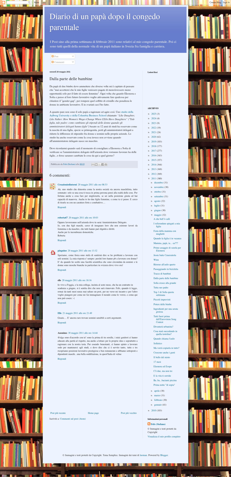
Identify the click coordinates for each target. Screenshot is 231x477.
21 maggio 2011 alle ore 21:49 (77, 313)
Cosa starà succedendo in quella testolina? (165, 333)
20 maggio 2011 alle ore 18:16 (76, 280)
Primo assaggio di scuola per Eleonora (167, 249)
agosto (157, 201)
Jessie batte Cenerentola (165, 255)
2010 (154, 410)
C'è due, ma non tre (163, 371)
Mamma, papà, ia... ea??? (166, 243)
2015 (154, 160)
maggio (158, 214)
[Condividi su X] (99, 164)
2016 (154, 155)
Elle (60, 313)
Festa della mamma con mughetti (165, 232)
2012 (154, 173)
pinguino (62, 250)
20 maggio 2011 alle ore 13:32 (82, 250)
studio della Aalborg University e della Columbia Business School (91, 113)
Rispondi (62, 207)
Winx (156, 259)
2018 (154, 146)
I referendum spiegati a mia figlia (167, 225)
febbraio (158, 399)
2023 (154, 123)
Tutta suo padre (161, 287)
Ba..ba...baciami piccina (165, 380)
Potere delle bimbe (162, 304)
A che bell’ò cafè (162, 218)
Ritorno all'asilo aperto (164, 264)
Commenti (59, 62)
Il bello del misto (162, 357)
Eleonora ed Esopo (163, 366)
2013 (154, 169)
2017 (154, 150)
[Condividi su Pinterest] (106, 164)
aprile (157, 390)
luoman (143, 455)
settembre (159, 196)
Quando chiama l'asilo (164, 338)
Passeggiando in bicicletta (166, 269)
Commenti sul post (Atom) (73, 418)
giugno (157, 210)
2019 (154, 141)
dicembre (159, 182)
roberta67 (63, 217)
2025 (154, 113)
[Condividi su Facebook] (102, 164)
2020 (154, 136)
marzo (157, 395)
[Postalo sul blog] (96, 164)
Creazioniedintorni (67, 184)
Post (56, 56)
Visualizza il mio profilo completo (164, 436)
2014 (154, 164)
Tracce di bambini (162, 273)
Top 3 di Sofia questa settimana (164, 293)
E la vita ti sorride (162, 375)
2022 (154, 127)
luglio (157, 205)
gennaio (158, 404)
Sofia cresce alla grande (165, 282)
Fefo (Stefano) (158, 424)
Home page (93, 413)
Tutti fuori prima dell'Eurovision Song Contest (165, 319)
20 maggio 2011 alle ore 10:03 (83, 217)
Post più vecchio (129, 413)
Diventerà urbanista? (163, 326)
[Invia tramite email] (93, 164)
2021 (154, 132)
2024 (154, 118)
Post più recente (58, 413)
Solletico (158, 343)
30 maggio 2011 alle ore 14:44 (83, 332)
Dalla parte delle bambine (166, 278)
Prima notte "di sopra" (164, 384)
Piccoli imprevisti (162, 299)
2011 (154, 178)
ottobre (158, 191)
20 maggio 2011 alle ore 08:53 (92, 184)
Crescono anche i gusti (164, 352)
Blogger (164, 455)
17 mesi (157, 361)
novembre (159, 187)
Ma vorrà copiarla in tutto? (166, 347)
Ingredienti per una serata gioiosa (166, 310)
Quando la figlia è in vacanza (167, 238)
